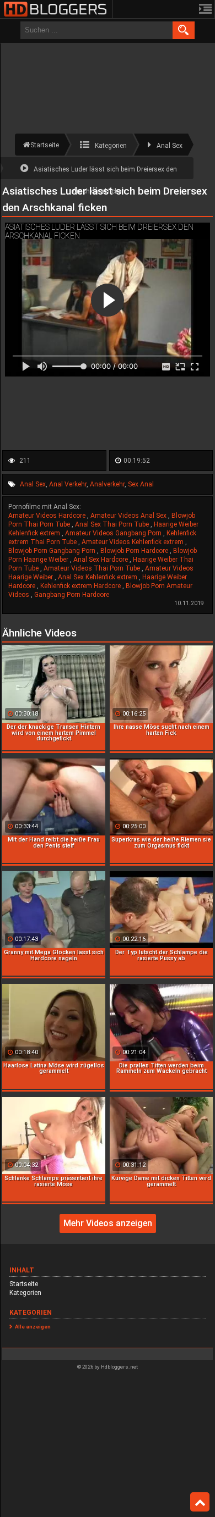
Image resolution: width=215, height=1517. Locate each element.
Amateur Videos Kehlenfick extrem (133, 542)
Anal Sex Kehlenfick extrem (98, 577)
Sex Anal (141, 484)
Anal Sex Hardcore (101, 559)
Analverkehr (107, 484)
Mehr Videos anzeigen (107, 1223)
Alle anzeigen (33, 1327)
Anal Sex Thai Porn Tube (112, 524)
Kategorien (25, 1293)
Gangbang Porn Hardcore (71, 595)
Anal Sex (33, 484)
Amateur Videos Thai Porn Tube (93, 568)
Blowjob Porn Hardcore (135, 551)
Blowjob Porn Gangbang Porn (52, 551)
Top (199, 1502)
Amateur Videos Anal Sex (129, 515)
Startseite (23, 1284)
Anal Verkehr (68, 484)
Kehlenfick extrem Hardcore (81, 586)
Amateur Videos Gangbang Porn (114, 533)
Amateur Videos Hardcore (47, 515)
